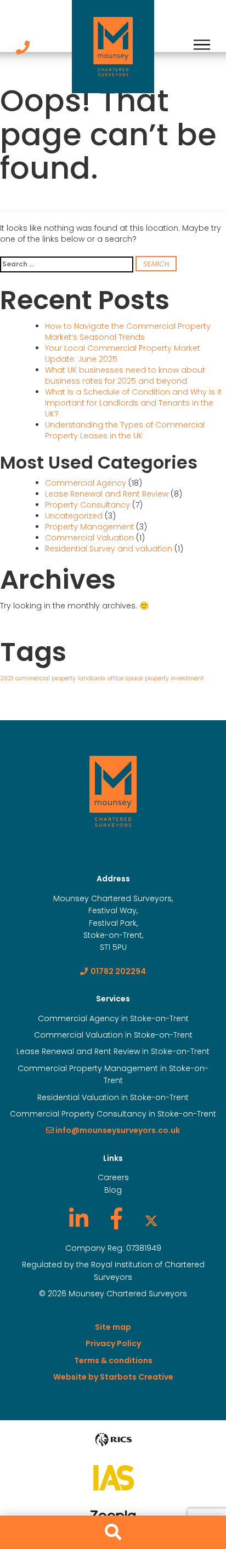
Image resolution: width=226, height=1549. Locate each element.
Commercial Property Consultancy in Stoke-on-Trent (113, 1113)
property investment (174, 678)
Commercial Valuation (89, 537)
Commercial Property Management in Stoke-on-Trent (113, 1074)
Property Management (89, 526)
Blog (113, 1189)
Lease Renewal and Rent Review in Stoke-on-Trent (113, 1051)
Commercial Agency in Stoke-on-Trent (113, 1018)
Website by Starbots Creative (113, 1376)
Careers (113, 1177)
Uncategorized (74, 515)
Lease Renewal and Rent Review (106, 493)
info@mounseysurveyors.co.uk (117, 1130)
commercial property (45, 678)
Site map (113, 1327)
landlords (91, 678)
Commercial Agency (85, 482)
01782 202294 (118, 971)
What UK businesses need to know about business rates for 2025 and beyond (125, 375)
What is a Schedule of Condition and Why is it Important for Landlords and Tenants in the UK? (133, 402)
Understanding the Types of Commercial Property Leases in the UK (125, 430)
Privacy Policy (113, 1343)
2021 (6, 678)
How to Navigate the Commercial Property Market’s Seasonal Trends (128, 332)
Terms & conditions (113, 1360)
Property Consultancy (87, 504)
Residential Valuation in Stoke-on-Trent (113, 1097)
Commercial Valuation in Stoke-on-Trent (113, 1034)
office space (125, 678)
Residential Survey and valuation (108, 548)
